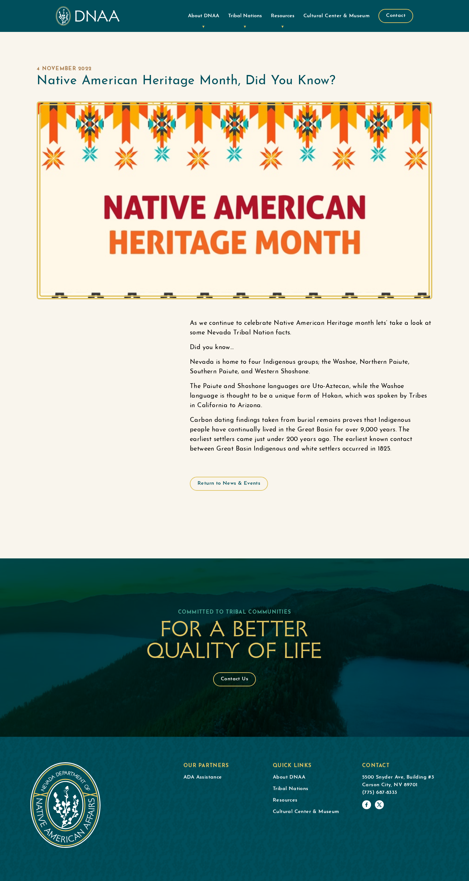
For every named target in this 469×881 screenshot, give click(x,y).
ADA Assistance (202, 777)
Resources (282, 16)
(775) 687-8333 (379, 792)
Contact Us (234, 679)
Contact (396, 15)
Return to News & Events (228, 483)
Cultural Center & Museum (336, 16)
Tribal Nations (245, 16)
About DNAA (203, 16)
